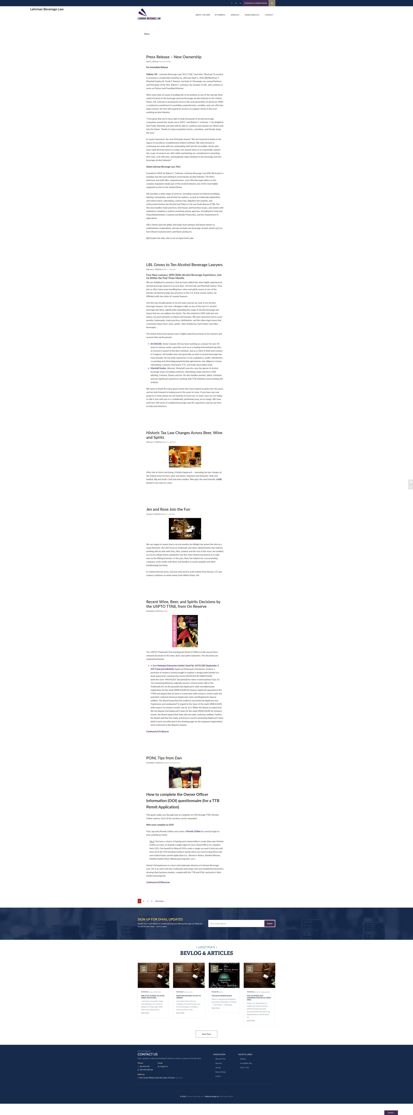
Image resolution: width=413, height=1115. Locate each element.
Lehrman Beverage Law (149, 14)
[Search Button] (272, 3)
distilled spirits (157, 992)
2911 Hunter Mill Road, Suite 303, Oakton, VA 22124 (161, 1078)
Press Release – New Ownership (173, 56)
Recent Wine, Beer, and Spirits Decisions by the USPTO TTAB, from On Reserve (183, 604)
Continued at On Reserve (157, 731)
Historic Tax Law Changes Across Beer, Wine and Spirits (184, 435)
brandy (190, 992)
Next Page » (159, 901)
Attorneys (218, 1063)
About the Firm (220, 1059)
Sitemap (243, 1059)
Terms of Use (244, 1067)
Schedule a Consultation (255, 3)
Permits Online (193, 831)
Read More (145, 1013)
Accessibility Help (246, 1063)
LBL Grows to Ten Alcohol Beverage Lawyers (184, 264)
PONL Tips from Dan (164, 758)
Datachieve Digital (226, 1096)
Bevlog (150, 992)
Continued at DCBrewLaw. (158, 882)
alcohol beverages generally (262, 992)
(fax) (151, 1070)
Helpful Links (245, 1054)
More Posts (206, 1034)
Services (218, 1067)
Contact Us (164, 1066)
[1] (206, 77)
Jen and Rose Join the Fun (168, 509)
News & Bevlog (220, 1072)
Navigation (219, 1054)
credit (219, 479)
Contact (218, 1076)
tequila (221, 992)
